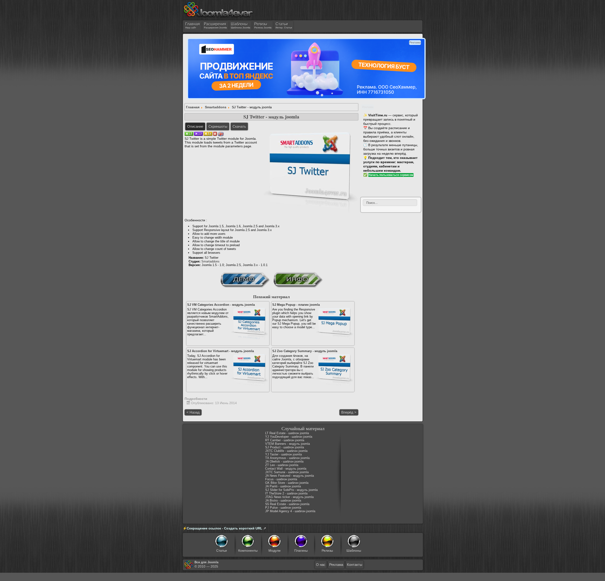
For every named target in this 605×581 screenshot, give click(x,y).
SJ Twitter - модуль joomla (271, 117)
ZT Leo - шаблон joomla (281, 465)
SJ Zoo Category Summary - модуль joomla (304, 351)
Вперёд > (348, 412)
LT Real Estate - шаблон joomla (287, 433)
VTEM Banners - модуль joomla (287, 444)
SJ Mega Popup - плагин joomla (296, 304)
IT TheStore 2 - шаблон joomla (286, 493)
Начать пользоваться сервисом (390, 175)
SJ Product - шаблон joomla (284, 447)
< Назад (193, 412)
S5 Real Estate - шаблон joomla (287, 504)
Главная (192, 107)
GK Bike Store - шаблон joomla (286, 483)
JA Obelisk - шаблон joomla (284, 461)
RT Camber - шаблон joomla (284, 440)
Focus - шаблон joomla (281, 479)
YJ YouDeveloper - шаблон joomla (288, 436)
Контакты (354, 565)
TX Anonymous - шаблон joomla (287, 458)
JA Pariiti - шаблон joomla (283, 486)
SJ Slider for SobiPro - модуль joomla (291, 490)
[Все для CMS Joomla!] (218, 9)
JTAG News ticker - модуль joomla (289, 497)
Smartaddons (215, 107)
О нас (320, 565)
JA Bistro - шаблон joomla (283, 500)
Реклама (336, 565)
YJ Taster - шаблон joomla (283, 454)
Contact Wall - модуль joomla (285, 468)
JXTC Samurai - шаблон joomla (287, 472)
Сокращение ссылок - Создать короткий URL (224, 528)
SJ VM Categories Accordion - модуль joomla (221, 304)
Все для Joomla (206, 562)
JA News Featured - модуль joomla (289, 475)
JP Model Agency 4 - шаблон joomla (290, 511)
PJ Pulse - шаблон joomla (283, 507)
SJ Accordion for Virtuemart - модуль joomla (220, 351)
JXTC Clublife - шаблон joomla (286, 451)
